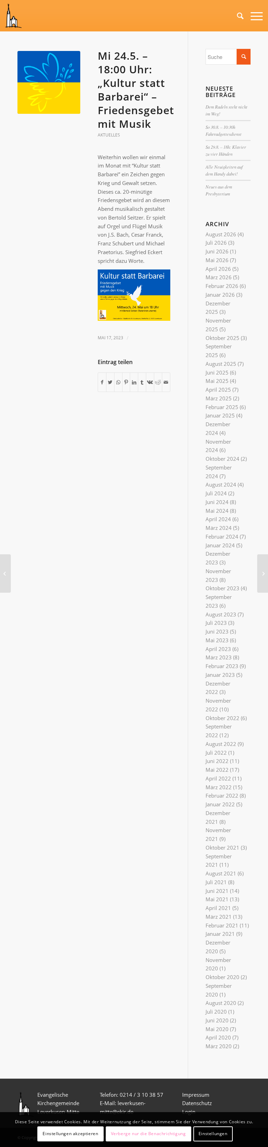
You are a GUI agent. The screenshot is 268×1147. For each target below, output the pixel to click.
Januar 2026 (220, 294)
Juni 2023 (217, 631)
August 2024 (221, 484)
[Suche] (237, 15)
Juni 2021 (217, 890)
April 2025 (218, 389)
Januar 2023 (220, 674)
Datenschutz (197, 1103)
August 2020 (221, 1002)
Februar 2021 (222, 925)
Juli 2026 (216, 242)
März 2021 (219, 916)
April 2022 (218, 778)
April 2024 (218, 519)
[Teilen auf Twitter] (110, 382)
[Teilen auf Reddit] (158, 382)
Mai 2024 (217, 510)
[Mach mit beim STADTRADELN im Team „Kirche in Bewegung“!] (5, 573)
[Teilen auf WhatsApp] (118, 382)
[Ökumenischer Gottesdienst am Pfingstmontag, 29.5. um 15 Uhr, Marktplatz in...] (262, 573)
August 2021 (221, 873)
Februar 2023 (222, 666)
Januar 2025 (220, 415)
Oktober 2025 (222, 337)
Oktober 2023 (222, 588)
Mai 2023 (217, 640)
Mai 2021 (217, 899)
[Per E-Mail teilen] (166, 382)
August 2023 (221, 614)
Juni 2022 (217, 760)
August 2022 (221, 743)
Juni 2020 (217, 1020)
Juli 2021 (216, 882)
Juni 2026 (217, 251)
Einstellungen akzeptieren (70, 1134)
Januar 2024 (220, 545)
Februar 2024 (222, 536)
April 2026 (218, 268)
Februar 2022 (222, 795)
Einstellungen (213, 1134)
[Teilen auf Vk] (150, 382)
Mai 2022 (217, 769)
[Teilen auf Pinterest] (126, 382)
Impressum (195, 1094)
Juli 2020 (216, 1011)
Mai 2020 (217, 1029)
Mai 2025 (217, 380)
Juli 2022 (216, 752)
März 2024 (219, 527)
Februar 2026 (222, 285)
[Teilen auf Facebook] (102, 382)
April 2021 (218, 907)
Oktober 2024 (222, 458)
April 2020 (218, 1037)
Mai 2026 (217, 260)
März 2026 (219, 277)
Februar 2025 (222, 407)
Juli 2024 (216, 493)
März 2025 (219, 398)
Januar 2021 (220, 933)
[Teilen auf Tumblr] (142, 382)
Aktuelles (109, 135)
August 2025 (221, 363)
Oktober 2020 (222, 977)
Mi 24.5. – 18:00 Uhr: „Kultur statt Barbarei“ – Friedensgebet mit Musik (136, 90)
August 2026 (221, 234)
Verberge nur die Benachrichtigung (148, 1134)
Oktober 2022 (222, 718)
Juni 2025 (217, 372)
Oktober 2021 (222, 847)
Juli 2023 (216, 622)
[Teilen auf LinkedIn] (134, 382)
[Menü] (253, 15)
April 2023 (218, 648)
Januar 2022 (220, 804)
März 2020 (219, 1046)
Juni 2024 (217, 501)
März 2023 (219, 657)
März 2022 (219, 787)
